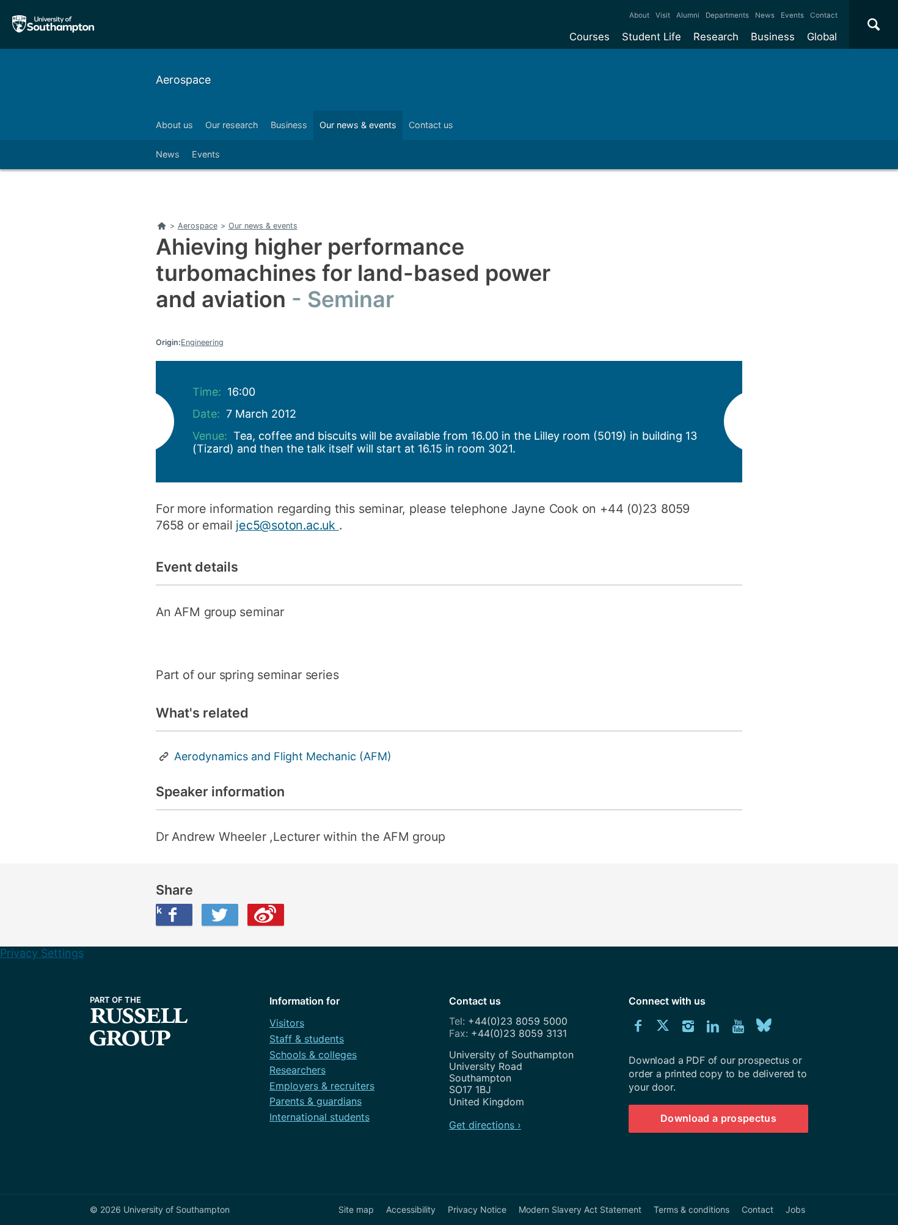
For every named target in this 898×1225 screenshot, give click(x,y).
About (639, 15)
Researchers (297, 1070)
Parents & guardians (315, 1101)
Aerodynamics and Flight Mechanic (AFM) (283, 756)
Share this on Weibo (265, 915)
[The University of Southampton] (53, 24)
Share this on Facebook (159, 910)
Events (792, 15)
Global (822, 37)
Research (716, 37)
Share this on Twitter (220, 915)
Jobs (795, 1209)
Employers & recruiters (321, 1086)
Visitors (286, 1023)
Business (773, 37)
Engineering (202, 342)
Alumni (687, 15)
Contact (824, 15)
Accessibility (411, 1209)
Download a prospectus (718, 1118)
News (765, 15)
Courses (589, 37)
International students (319, 1117)
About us (174, 125)
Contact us (431, 125)
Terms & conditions (691, 1209)
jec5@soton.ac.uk (287, 525)
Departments (727, 15)
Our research (231, 125)
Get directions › (485, 1125)
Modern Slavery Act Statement (580, 1209)
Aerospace (183, 79)
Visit (662, 15)
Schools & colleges (313, 1055)
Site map (356, 1209)
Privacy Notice (477, 1209)
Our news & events (357, 125)
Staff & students (306, 1039)
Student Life (651, 37)
